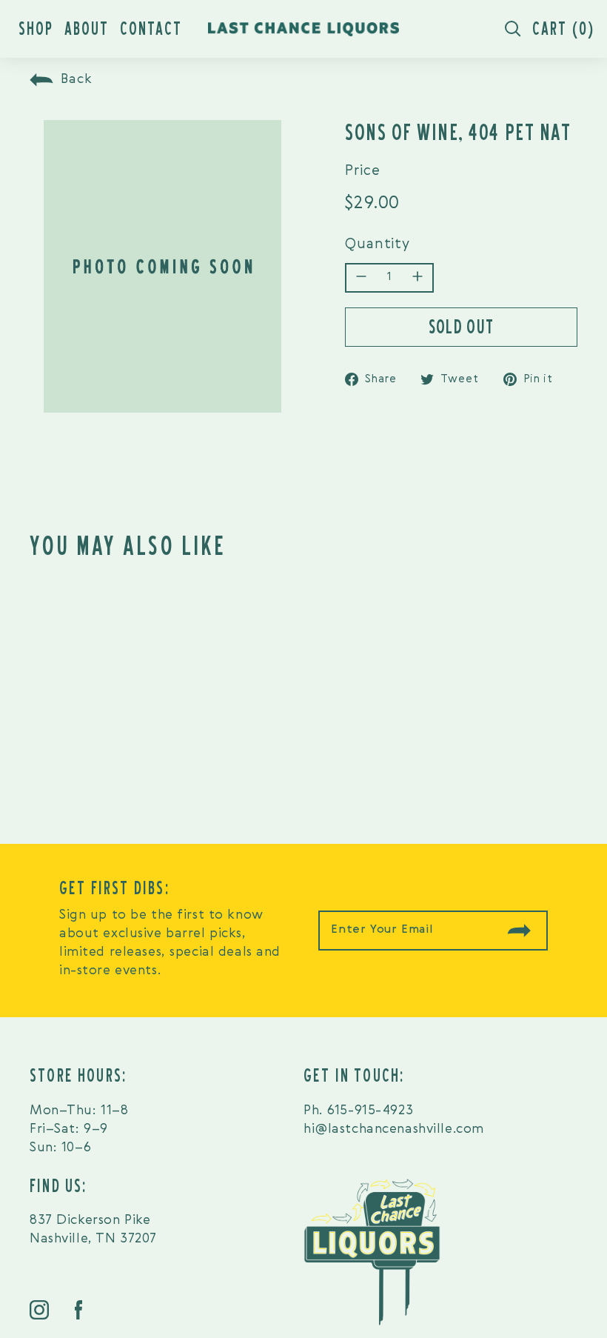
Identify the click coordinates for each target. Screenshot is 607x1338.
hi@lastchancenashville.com (394, 1129)
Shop (36, 28)
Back (77, 79)
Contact (151, 28)
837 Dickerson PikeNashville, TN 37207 (93, 1229)
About (86, 28)
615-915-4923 (370, 1110)
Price (362, 171)
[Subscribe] (519, 930)
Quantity (377, 244)
